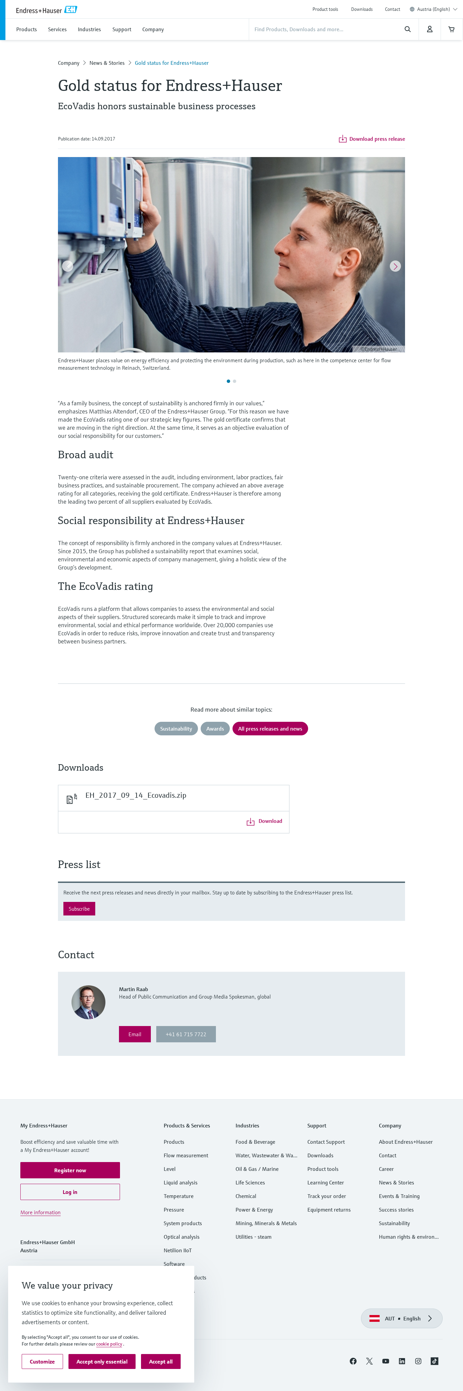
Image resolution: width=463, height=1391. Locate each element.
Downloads (362, 9)
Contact (392, 9)
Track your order (326, 1196)
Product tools (325, 9)
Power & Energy (254, 1209)
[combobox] (437, 9)
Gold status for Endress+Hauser (172, 62)
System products (183, 1223)
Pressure (174, 1209)
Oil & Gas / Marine (257, 1168)
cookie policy (109, 1344)
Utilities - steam (253, 1236)
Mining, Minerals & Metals (266, 1223)
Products (174, 1141)
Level (170, 1168)
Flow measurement (186, 1155)
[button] (70, 1170)
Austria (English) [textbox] (433, 9)
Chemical (246, 1196)
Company (68, 62)
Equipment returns (329, 1209)
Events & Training (399, 1196)
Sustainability (394, 1223)
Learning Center (325, 1182)
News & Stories (107, 62)
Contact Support (326, 1141)
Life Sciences (250, 1182)
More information (40, 1212)
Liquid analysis (181, 1182)
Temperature (179, 1196)
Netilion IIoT (178, 1250)
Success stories (396, 1209)
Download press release (377, 138)
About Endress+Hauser (406, 1141)
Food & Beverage (255, 1141)
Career (386, 1168)
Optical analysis (182, 1236)
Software (174, 1263)
